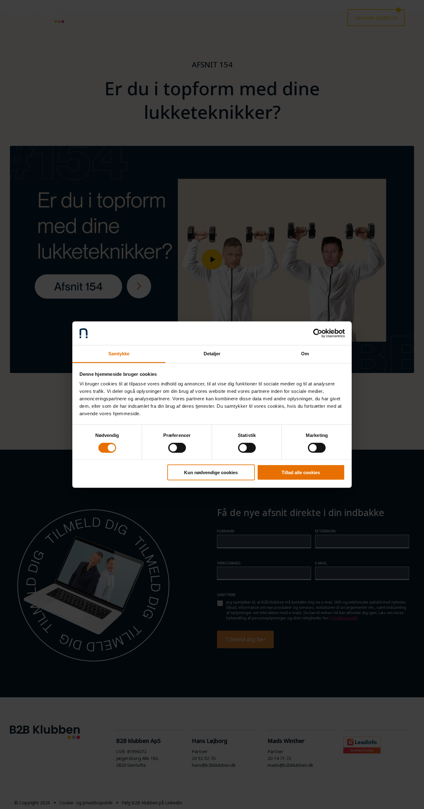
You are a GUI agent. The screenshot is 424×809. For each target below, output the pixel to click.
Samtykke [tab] (119, 353)
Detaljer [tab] (212, 353)
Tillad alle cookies (301, 472)
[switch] (177, 447)
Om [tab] (305, 353)
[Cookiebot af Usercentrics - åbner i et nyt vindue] (318, 333)
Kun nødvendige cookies (211, 472)
